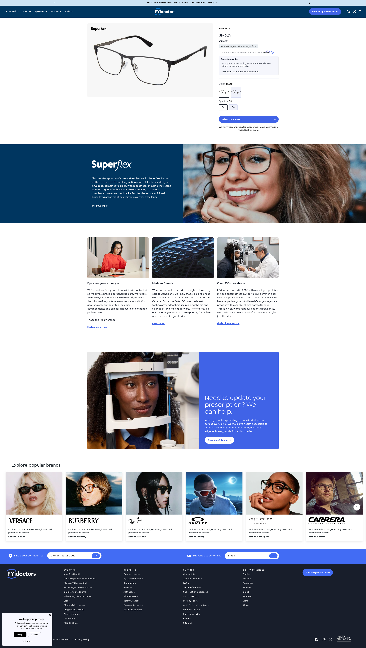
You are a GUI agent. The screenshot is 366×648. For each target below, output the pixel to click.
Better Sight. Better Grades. (78, 587)
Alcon (246, 605)
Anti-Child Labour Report (196, 605)
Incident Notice (191, 609)
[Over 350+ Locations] (248, 257)
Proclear (247, 596)
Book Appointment (218, 440)
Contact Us (189, 574)
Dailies (246, 574)
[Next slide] (356, 507)
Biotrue (247, 587)
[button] (309, 3)
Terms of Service (192, 587)
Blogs (67, 600)
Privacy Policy (190, 600)
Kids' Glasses (131, 596)
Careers (187, 618)
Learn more (158, 323)
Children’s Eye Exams (75, 591)
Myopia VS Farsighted (75, 583)
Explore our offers (97, 327)
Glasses (128, 587)
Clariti (246, 591)
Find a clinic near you (228, 323)
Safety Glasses (132, 600)
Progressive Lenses (74, 609)
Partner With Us (191, 614)
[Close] (50, 615)
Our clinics (69, 618)
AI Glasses (129, 591)
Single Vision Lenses (74, 605)
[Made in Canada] (183, 257)
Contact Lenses (132, 574)
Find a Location (72, 614)
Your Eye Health (72, 574)
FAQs (186, 583)
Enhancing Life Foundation (78, 596)
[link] (183, 507)
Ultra (245, 600)
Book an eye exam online (325, 11)
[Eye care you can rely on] (118, 257)
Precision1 (248, 583)
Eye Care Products (133, 578)
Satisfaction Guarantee (195, 591)
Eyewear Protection (134, 605)
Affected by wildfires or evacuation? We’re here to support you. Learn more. (182, 2)
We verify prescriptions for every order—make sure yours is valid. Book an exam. (248, 128)
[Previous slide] (9, 507)
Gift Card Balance (133, 609)
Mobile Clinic (71, 623)
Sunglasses (130, 583)
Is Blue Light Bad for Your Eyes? (80, 578)
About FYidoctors (192, 578)
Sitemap (187, 623)
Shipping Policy (191, 596)
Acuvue (247, 578)
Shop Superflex (100, 206)
